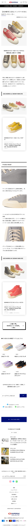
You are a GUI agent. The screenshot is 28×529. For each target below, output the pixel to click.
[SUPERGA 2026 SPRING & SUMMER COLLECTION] (5, 451)
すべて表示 (14, 432)
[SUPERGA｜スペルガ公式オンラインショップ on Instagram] (10, 482)
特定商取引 (14, 494)
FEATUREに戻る (15, 419)
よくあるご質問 (14, 496)
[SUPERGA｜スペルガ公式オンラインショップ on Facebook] (13, 481)
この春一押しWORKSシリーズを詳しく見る (13, 325)
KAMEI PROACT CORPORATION (14, 508)
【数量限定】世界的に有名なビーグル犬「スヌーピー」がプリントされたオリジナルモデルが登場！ (18, 441)
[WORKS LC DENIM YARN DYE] (14, 33)
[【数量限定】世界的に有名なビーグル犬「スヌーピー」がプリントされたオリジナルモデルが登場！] (5, 440)
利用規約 (14, 501)
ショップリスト (14, 490)
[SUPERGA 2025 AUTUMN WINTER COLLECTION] (5, 460)
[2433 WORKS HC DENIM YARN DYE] (14, 270)
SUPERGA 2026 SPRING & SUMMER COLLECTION (17, 451)
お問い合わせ (14, 499)
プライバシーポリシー (14, 492)
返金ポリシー (14, 503)
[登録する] (25, 476)
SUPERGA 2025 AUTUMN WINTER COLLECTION (17, 460)
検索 (14, 487)
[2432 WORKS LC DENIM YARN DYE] (14, 106)
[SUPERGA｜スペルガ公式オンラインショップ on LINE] (17, 481)
